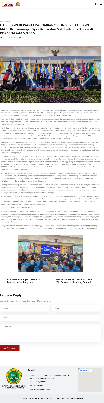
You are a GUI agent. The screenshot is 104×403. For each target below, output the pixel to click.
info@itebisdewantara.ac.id (40, 389)
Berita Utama (5, 21)
